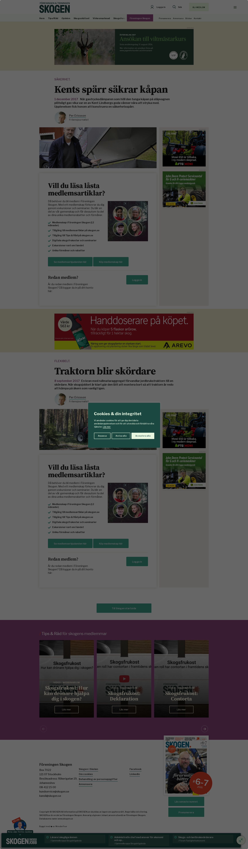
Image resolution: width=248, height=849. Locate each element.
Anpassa (102, 436)
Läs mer (107, 427)
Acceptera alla (142, 436)
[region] (124, 424)
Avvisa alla (121, 436)
